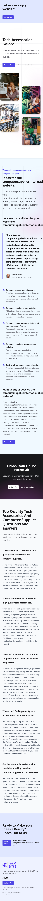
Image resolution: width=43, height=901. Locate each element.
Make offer (14, 487)
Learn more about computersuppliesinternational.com (26, 842)
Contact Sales (9, 65)
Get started (8, 17)
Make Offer (6, 843)
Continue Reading (25, 65)
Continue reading (28, 487)
